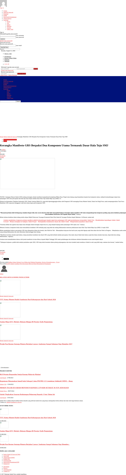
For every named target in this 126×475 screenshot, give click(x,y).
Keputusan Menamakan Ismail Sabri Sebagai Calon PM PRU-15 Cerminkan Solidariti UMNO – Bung (36, 381)
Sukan (8, 24)
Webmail (6, 61)
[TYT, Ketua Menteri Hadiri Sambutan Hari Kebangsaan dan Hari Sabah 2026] (10, 294)
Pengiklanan (7, 56)
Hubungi (6, 59)
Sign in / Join (8, 53)
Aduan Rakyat (7, 18)
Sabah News (3, 391)
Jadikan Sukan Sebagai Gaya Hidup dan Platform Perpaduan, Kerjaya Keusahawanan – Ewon (33, 262)
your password (20, 37)
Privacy (5, 468)
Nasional (5, 14)
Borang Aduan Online (10, 58)
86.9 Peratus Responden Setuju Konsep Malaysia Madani (20, 374)
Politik (5, 15)
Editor (3, 149)
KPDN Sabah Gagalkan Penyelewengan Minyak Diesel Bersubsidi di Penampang (28, 263)
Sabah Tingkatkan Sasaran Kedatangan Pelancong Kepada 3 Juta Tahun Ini (27, 394)
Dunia (8, 21)
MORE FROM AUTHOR (21, 277)
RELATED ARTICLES (7, 277)
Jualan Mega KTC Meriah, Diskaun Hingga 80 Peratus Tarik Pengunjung (26, 322)
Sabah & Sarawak (8, 12)
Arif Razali (3, 377)
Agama (9, 28)
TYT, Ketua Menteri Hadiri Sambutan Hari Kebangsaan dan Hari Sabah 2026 (28, 299)
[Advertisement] (31, 106)
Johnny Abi (3, 384)
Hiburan (9, 26)
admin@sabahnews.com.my (14, 402)
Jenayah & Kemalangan (9, 17)
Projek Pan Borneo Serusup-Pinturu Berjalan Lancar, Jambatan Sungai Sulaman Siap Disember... (35, 444)
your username (20, 35)
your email (19, 45)
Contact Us (6, 471)
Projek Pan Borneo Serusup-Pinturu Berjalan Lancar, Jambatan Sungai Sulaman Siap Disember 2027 (36, 344)
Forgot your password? (6, 40)
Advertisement (7, 469)
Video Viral (10, 29)
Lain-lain (5, 20)
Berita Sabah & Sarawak (10, 139)
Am (8, 23)
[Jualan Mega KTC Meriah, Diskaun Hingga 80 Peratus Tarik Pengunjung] (10, 317)
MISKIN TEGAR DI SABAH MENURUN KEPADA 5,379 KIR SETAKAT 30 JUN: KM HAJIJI (34, 388)
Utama (5, 11)
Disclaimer (6, 466)
